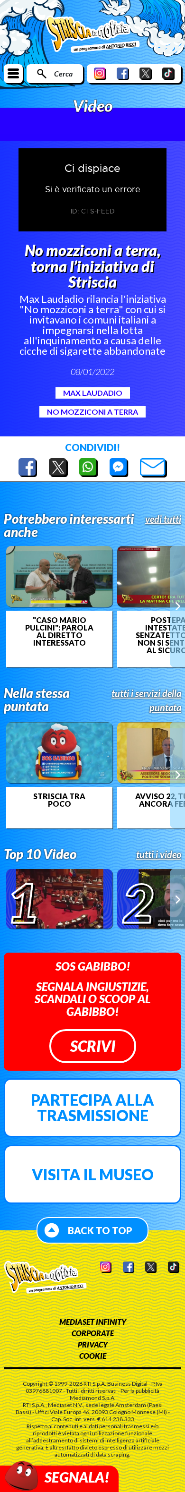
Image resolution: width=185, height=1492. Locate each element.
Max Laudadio (92, 392)
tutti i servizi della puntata (146, 700)
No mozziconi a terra (92, 411)
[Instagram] (100, 73)
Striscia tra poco (59, 800)
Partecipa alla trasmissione (92, 1108)
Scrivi (92, 1046)
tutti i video (158, 854)
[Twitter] (145, 73)
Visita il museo (93, 1174)
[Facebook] (123, 73)
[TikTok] (168, 73)
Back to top (100, 1230)
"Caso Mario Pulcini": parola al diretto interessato (59, 631)
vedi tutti (163, 519)
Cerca (63, 73)
